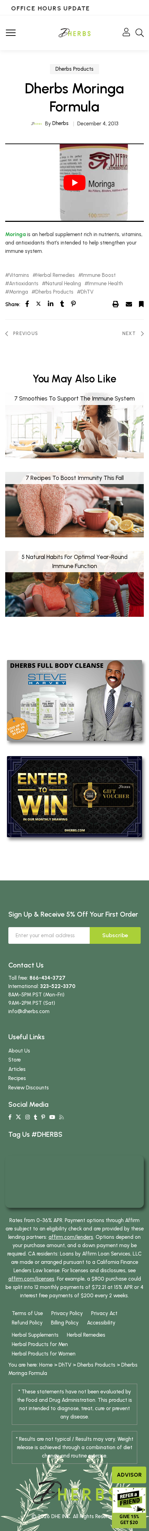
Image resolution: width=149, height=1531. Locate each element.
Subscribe (115, 935)
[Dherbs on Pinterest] (43, 1117)
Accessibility (101, 1323)
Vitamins (19, 275)
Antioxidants (23, 284)
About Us (19, 1051)
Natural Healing (63, 284)
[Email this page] (129, 304)
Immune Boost (99, 275)
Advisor (129, 1474)
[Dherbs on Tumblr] (35, 1117)
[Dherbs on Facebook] (9, 1117)
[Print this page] (116, 304)
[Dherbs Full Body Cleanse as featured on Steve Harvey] (74, 700)
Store (14, 1060)
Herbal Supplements (35, 1335)
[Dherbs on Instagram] (27, 1117)
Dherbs (60, 123)
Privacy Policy (67, 1313)
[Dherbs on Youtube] (52, 1117)
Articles (17, 1069)
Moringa (15, 234)
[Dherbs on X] (18, 1117)
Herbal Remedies (55, 275)
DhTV (87, 292)
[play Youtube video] (74, 182)
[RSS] (61, 1117)
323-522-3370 (58, 986)
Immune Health (105, 284)
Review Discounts (28, 1088)
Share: (12, 304)
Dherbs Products (74, 69)
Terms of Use (27, 1313)
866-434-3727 (47, 978)
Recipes (17, 1078)
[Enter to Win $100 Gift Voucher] (74, 796)
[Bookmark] (141, 304)
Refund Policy (27, 1323)
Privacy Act (104, 1313)
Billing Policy (65, 1323)
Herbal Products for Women (44, 1354)
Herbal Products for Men (40, 1344)
